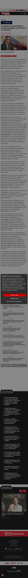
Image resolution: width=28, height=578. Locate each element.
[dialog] (14, 289)
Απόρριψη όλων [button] (14, 298)
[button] (14, 292)
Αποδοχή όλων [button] (14, 295)
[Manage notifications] (2, 575)
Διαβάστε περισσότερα (12, 290)
